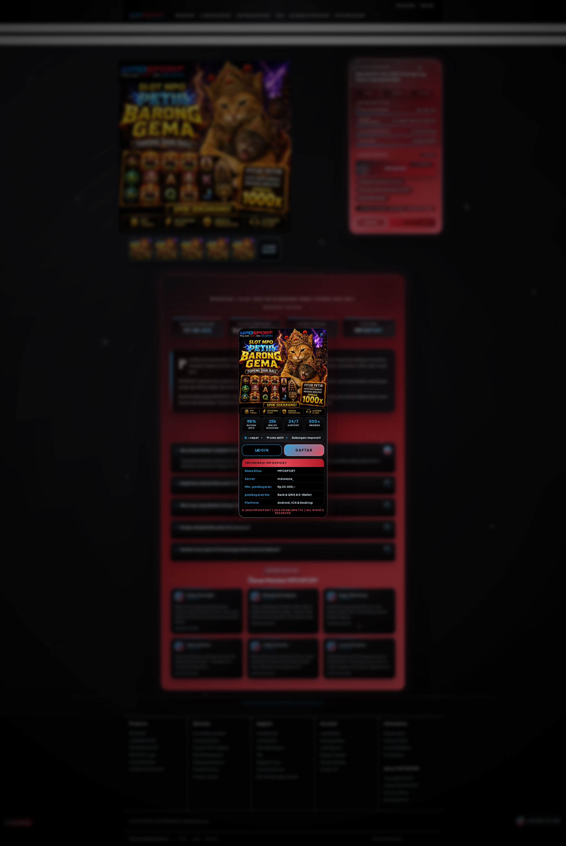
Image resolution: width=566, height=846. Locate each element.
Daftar (304, 450)
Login (262, 450)
